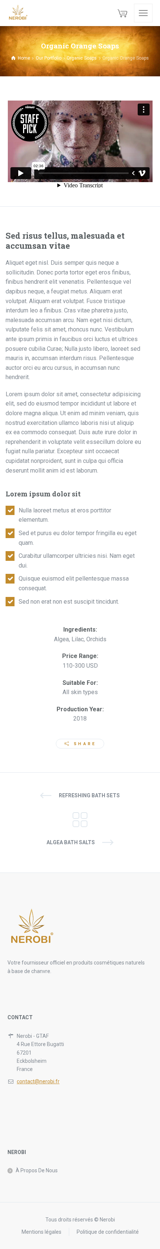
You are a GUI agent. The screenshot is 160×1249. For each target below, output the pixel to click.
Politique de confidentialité (108, 1232)
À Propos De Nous (37, 1170)
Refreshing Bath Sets (89, 795)
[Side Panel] (143, 13)
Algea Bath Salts (71, 842)
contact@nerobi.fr (38, 1081)
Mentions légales (41, 1232)
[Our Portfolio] (80, 819)
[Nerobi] (17, 13)
